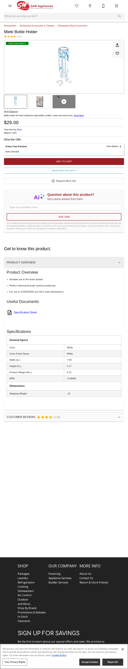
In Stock (23, 616)
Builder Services (58, 582)
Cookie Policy (59, 655)
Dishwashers (10, 25)
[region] (64, 656)
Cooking (23, 586)
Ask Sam (64, 216)
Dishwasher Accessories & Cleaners (37, 25)
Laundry (23, 578)
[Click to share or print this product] (117, 45)
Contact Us (86, 578)
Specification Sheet (25, 312)
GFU (14, 133)
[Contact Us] (103, 6)
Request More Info (66, 181)
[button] (10, 6)
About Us (85, 574)
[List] (77, 6)
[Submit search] (119, 16)
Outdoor (23, 599)
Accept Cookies (90, 662)
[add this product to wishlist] (117, 53)
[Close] (122, 649)
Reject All (113, 662)
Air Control (24, 595)
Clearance (24, 621)
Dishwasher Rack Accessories (72, 25)
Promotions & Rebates (32, 612)
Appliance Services (60, 578)
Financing (54, 574)
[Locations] (90, 6)
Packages (24, 574)
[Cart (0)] (117, 6)
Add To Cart (64, 161)
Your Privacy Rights (14, 662)
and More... (24, 604)
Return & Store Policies (94, 582)
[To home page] (35, 6)
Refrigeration (26, 582)
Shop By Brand (27, 608)
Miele (19, 129)
